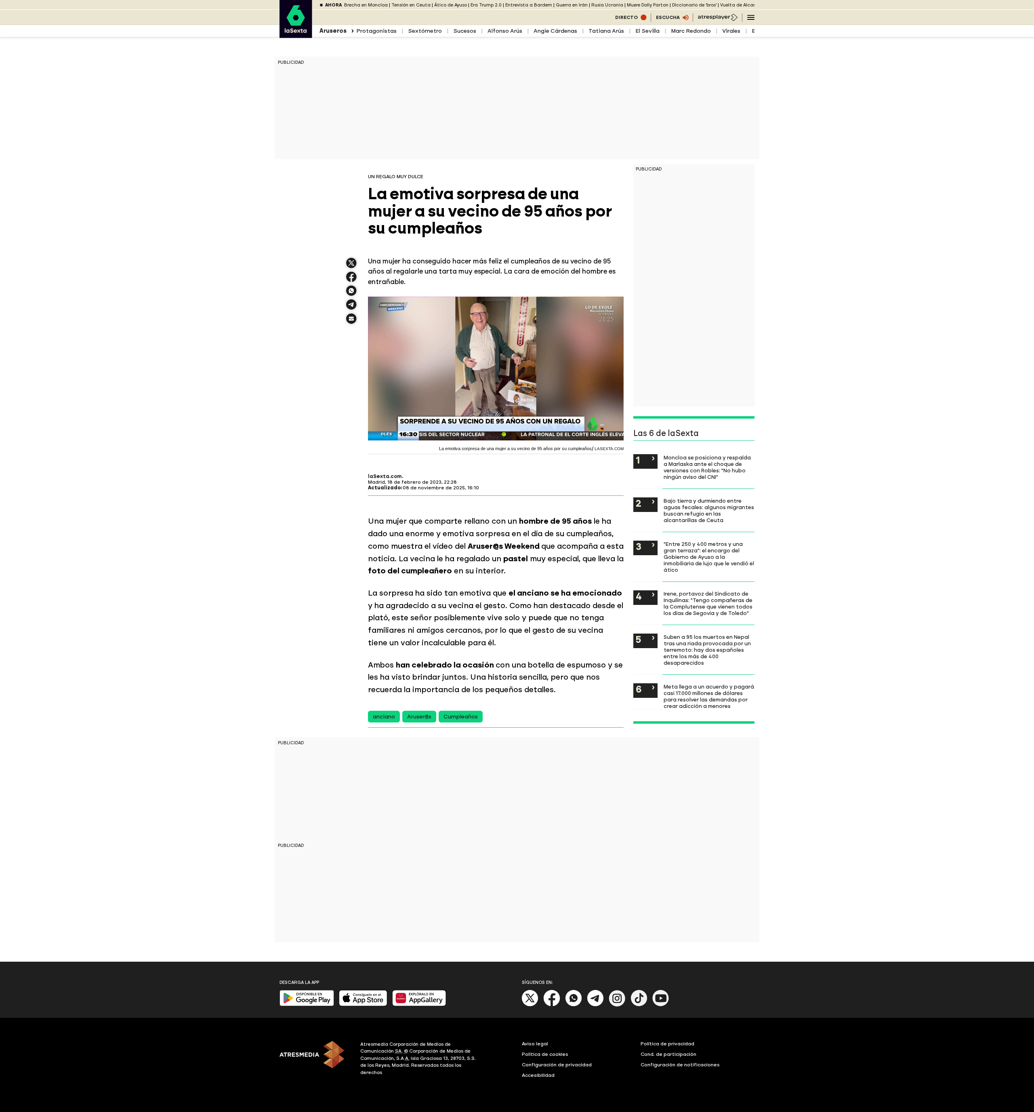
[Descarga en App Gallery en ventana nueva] (419, 1004)
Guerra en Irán (572, 5)
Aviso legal (535, 1044)
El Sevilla (647, 30)
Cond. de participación (668, 1054)
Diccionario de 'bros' (694, 5)
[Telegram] (595, 1004)
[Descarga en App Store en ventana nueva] (363, 1004)
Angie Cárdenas (555, 30)
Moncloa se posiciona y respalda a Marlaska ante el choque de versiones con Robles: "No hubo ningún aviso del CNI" (707, 467)
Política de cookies (545, 1054)
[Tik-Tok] (638, 1004)
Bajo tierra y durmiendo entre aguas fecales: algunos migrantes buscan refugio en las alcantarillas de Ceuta (709, 510)
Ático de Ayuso (450, 5)
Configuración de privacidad (557, 1065)
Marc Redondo (691, 30)
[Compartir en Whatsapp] (351, 294)
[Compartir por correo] (351, 322)
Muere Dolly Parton (647, 5)
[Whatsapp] (573, 1004)
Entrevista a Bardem (528, 5)
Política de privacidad (667, 1044)
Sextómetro (425, 30)
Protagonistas (376, 30)
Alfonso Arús (505, 30)
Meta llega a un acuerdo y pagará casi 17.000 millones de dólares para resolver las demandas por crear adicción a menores (709, 696)
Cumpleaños (460, 716)
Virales (731, 30)
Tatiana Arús (606, 30)
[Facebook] (551, 1004)
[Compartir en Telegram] (351, 308)
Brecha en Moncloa (366, 5)
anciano (384, 716)
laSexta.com (385, 476)
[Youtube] (660, 1004)
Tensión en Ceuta (411, 5)
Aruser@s (419, 716)
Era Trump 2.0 (486, 5)
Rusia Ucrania (607, 5)
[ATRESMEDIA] (315, 1059)
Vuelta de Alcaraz (740, 5)
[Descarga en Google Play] (307, 1004)
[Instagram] (617, 1004)
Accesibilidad (538, 1075)
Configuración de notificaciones (680, 1065)
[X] (351, 266)
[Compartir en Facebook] (351, 280)
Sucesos (464, 30)
